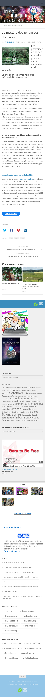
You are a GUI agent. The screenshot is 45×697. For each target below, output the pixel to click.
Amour (32, 387)
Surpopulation (27, 415)
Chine (11, 238)
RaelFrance (9, 42)
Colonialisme (31, 390)
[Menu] (42, 3)
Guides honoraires (20, 398)
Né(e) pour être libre (7, 471)
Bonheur (15, 390)
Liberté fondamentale (32, 401)
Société (17, 415)
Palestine (31, 406)
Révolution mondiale (25, 412)
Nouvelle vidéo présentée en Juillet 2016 (17, 175)
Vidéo (12, 421)
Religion (32, 409)
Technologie (8, 418)
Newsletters (35, 577)
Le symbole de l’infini (27, 572)
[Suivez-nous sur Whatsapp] (36, 304)
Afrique (4, 388)
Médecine (4, 404)
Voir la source (11, 214)
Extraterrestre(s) (8, 396)
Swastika (35, 415)
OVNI (21, 407)
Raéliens (24, 409)
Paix (25, 407)
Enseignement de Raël (9, 469)
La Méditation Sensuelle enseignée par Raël (18, 567)
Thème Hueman (33, 684)
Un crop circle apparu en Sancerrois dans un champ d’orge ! (30, 286)
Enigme (16, 238)
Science (7, 414)
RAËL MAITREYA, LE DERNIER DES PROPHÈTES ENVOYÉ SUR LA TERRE (22, 597)
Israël (10, 401)
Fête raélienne (19, 396)
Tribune (22, 238)
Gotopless (28, 396)
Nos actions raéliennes (11, 582)
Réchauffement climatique (10, 412)
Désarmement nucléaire (34, 394)
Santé (35, 411)
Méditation (17, 404)
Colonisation (5, 394)
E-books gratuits (19, 562)
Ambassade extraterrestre (17, 388)
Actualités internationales (12, 25)
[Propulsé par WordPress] (21, 684)
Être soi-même (33, 420)
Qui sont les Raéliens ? (11, 591)
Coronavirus (18, 393)
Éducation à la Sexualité (21, 420)
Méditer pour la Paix (13, 406)
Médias (10, 404)
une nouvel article (26, 179)
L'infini (15, 401)
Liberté (20, 401)
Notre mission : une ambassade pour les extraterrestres (21, 587)
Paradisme (7, 409)
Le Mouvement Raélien (11, 572)
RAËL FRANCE (4, 2)
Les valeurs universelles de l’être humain (17, 577)
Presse (16, 409)
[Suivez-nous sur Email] (41, 304)
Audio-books (8, 562)
